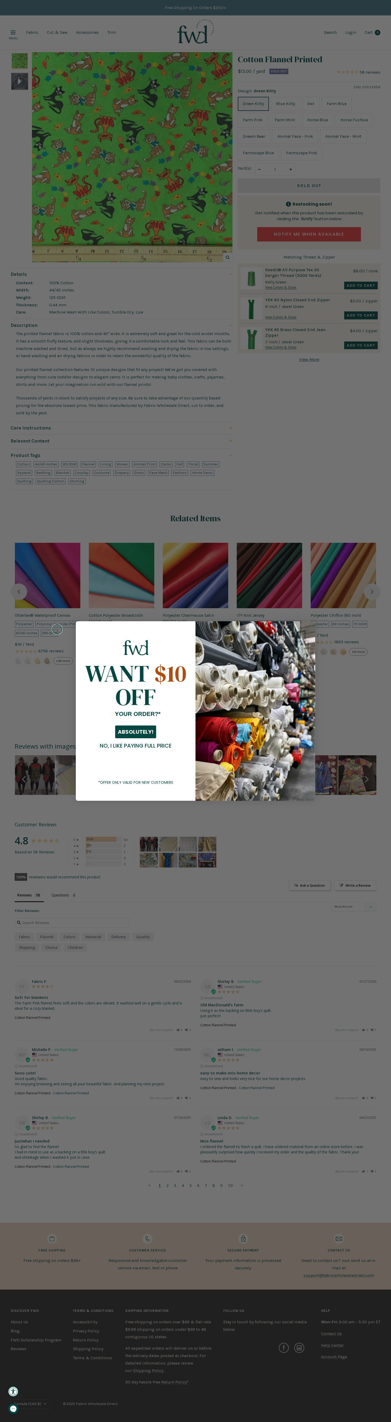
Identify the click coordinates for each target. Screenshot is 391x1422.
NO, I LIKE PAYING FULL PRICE (136, 746)
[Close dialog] (57, 629)
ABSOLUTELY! (135, 732)
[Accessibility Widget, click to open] (13, 1391)
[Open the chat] (13, 1408)
